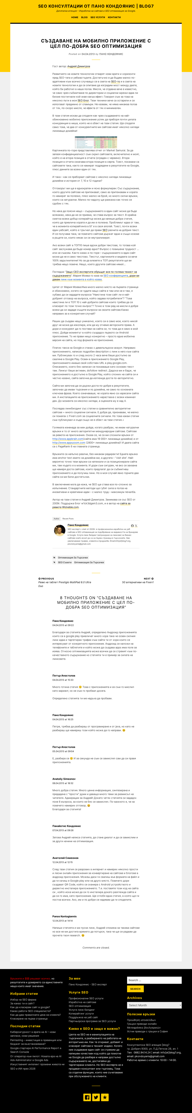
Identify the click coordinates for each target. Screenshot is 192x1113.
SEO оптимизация (80, 1005)
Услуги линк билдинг (82, 1009)
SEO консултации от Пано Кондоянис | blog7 (96, 6)
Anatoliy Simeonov (64, 778)
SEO (105, 230)
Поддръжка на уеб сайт (83, 1017)
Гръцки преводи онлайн (142, 1023)
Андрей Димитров (78, 66)
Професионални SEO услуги (86, 998)
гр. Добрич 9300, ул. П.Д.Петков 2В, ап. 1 (152, 1048)
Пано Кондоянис (111, 54)
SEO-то (115, 81)
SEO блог (83, 100)
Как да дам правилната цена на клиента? (35, 1014)
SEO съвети (65, 562)
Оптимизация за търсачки (73, 557)
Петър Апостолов (63, 675)
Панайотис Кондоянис (66, 826)
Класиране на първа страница (29, 1018)
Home (74, 17)
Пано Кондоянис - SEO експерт (88, 984)
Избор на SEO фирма (23, 999)
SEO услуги (98, 17)
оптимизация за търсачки (89, 562)
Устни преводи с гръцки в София (147, 1031)
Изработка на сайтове (82, 1002)
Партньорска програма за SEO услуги (92, 1021)
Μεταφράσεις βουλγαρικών (144, 1027)
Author (56, 519)
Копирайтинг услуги (81, 1013)
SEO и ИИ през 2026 (22, 1068)
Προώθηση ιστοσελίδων (141, 1020)
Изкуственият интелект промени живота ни (37, 1064)
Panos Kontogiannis (64, 916)
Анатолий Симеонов (65, 857)
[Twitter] (136, 525)
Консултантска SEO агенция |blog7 (148, 1044)
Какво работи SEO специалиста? (30, 1011)
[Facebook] (132, 525)
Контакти (114, 17)
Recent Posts (68, 519)
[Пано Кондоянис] (59, 535)
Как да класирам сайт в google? (30, 1007)
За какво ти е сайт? (22, 1003)
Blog (84, 17)
